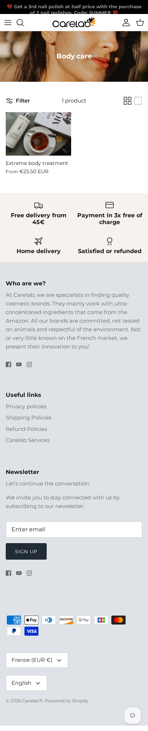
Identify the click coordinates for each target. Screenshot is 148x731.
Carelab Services (28, 440)
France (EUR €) (31, 659)
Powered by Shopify (66, 700)
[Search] (24, 22)
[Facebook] (8, 364)
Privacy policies (26, 406)
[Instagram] (29, 364)
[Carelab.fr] (74, 22)
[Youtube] (19, 364)
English (21, 682)
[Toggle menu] (8, 22)
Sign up (26, 551)
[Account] (124, 22)
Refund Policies (26, 429)
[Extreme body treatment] (38, 134)
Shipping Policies (28, 417)
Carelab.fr (32, 700)
